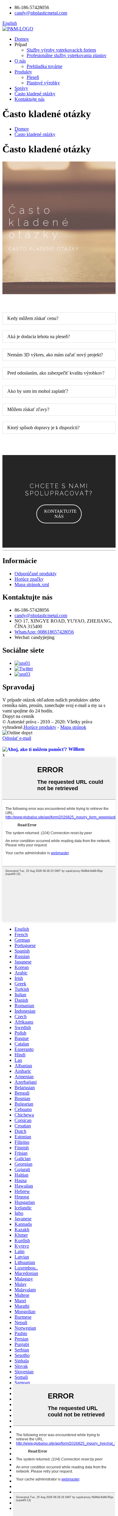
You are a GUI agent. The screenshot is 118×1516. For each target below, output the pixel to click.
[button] (59, 514)
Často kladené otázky (35, 93)
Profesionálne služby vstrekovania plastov (67, 55)
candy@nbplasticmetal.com (41, 615)
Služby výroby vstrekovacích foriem (61, 50)
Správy (21, 88)
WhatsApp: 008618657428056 (44, 631)
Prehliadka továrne (44, 66)
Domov (22, 39)
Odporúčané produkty (36, 573)
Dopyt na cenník (18, 716)
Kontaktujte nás (29, 99)
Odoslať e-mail (16, 738)
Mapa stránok (73, 727)
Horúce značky (29, 579)
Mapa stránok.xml (32, 584)
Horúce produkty (40, 727)
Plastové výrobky (43, 82)
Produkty (23, 71)
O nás (20, 60)
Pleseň (33, 77)
